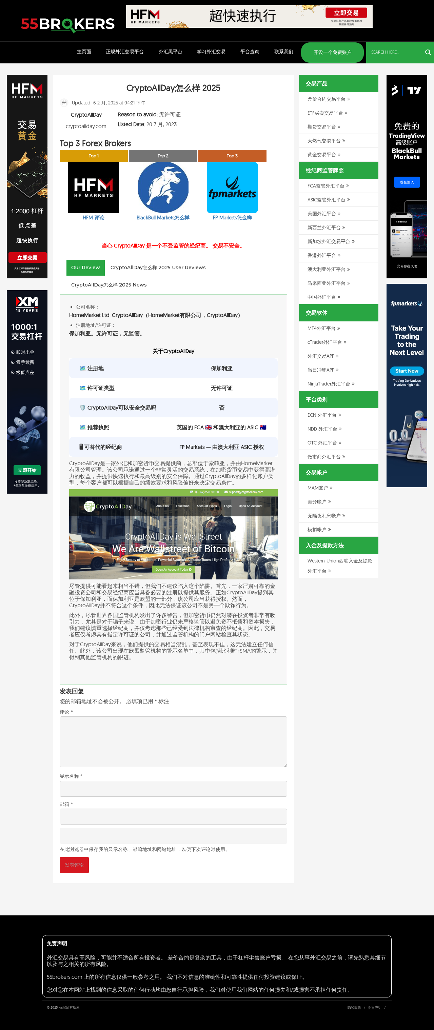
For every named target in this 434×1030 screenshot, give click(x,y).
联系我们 (283, 51)
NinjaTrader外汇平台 (329, 384)
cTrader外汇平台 (325, 342)
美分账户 (317, 502)
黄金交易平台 (322, 155)
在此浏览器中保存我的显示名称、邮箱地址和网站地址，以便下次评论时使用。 (145, 849)
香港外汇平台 (322, 255)
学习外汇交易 (211, 51)
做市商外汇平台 (324, 457)
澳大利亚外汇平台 (327, 269)
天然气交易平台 (324, 141)
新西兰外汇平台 (324, 227)
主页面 (84, 51)
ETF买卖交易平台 (325, 113)
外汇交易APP (321, 356)
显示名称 (71, 776)
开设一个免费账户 (333, 52)
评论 (66, 712)
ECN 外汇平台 (322, 415)
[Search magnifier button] (428, 52)
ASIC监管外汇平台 (327, 200)
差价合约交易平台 (327, 99)
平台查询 (249, 51)
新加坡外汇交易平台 (329, 241)
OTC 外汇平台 (322, 443)
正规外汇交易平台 (125, 51)
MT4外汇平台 (322, 328)
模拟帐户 (317, 530)
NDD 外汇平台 (322, 429)
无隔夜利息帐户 (324, 516)
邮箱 (66, 804)
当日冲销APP (321, 370)
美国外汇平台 (322, 214)
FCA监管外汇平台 (326, 186)
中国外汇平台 (322, 297)
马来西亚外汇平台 (327, 283)
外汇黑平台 (170, 51)
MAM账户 (318, 488)
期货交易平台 (322, 127)
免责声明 (374, 1007)
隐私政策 (354, 1007)
